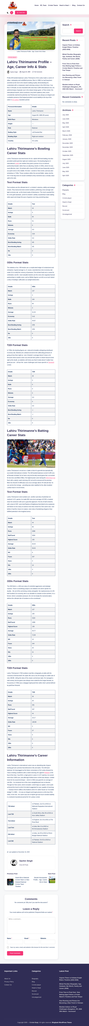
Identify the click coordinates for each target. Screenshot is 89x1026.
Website (43, 938)
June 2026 (65, 119)
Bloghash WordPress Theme (62, 1022)
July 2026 (65, 115)
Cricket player (12, 57)
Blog (63, 194)
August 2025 (66, 159)
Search (65, 25)
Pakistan (47, 772)
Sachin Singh (26, 861)
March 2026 (66, 131)
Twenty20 (51, 362)
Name (9, 938)
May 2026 (65, 123)
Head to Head (66, 202)
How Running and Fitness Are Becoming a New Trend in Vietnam (71, 77)
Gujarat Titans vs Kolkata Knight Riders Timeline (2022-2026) (71, 47)
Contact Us (8, 985)
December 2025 (67, 143)
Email (26, 938)
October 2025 (66, 151)
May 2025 (65, 171)
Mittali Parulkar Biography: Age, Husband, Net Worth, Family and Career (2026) (71, 56)
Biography (65, 190)
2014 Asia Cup (50, 478)
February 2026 (67, 135)
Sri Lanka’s (15, 100)
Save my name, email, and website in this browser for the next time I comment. (32, 947)
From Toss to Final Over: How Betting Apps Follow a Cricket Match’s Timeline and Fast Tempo (72, 67)
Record (64, 206)
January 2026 (66, 139)
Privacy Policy (9, 982)
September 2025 (67, 155)
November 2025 (67, 147)
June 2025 (65, 167)
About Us (7, 978)
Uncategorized (67, 214)
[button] (21, 12)
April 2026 (65, 127)
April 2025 (65, 175)
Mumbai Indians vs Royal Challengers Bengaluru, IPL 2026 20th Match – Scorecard (72, 87)
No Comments (38, 72)
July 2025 (65, 163)
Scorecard (65, 210)
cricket (17, 163)
